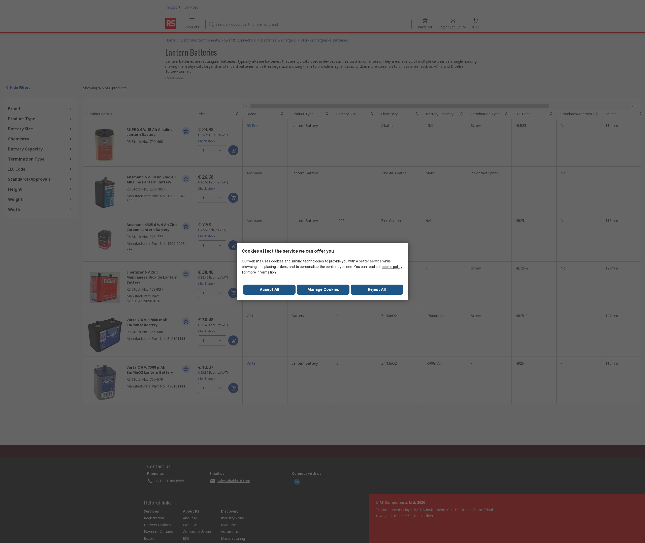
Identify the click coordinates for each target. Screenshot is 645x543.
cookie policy (392, 267)
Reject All (377, 289)
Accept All (269, 289)
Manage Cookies (323, 289)
